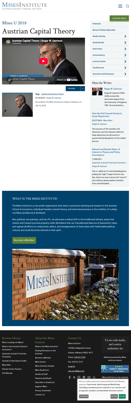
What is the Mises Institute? (46, 347)
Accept (122, 396)
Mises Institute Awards (44, 366)
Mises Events (40, 362)
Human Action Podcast (12, 369)
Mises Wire (107, 121)
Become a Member (24, 240)
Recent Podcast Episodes (104, 30)
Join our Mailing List (76, 371)
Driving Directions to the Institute (45, 352)
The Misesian (7, 373)
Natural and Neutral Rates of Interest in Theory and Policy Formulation (106, 152)
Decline (114, 396)
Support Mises (119, 19)
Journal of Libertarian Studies (14, 361)
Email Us (71, 367)
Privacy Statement (43, 391)
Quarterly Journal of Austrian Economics (109, 163)
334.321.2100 (79, 357)
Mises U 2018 (14, 23)
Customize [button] (84, 396)
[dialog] (102, 389)
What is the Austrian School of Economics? (14, 348)
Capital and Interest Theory (52, 94)
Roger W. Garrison (53, 98)
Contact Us (40, 395)
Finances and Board (43, 378)
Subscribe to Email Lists (45, 382)
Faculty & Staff (41, 374)
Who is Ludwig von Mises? (13, 342)
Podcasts (97, 24)
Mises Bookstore (42, 370)
